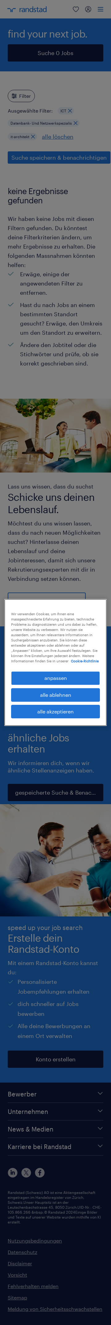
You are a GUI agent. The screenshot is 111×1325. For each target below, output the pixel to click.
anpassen (55, 678)
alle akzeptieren (55, 711)
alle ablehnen (55, 695)
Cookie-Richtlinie (85, 661)
